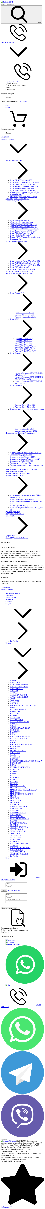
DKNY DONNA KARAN (20, 736)
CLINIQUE (14, 730)
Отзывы (9, 601)
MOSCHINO (15, 802)
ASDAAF (14, 693)
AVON (12, 699)
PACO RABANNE (17, 817)
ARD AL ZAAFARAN (19, 687)
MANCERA (15, 792)
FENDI (13, 749)
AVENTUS (14, 701)
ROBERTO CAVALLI (18, 823)
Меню (10, 589)
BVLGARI (14, 713)
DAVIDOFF (15, 732)
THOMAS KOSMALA (19, 827)
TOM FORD (15, 833)
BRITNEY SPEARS (18, 709)
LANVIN (13, 780)
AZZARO (14, 703)
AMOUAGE (15, 682)
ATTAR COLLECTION (19, 697)
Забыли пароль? (13, 890)
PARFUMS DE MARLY (19, 819)
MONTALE (14, 798)
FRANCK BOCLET (18, 751)
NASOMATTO (16, 808)
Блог (7, 858)
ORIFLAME (15, 811)
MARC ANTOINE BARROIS (21, 794)
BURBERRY (15, 711)
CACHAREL (15, 718)
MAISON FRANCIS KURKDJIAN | (24, 790)
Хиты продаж (11, 597)
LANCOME (15, 777)
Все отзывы (5, 587)
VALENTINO (15, 837)
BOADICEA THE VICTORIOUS (23, 705)
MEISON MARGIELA (19, 788)
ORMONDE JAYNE (18, 813)
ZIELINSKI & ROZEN (19, 854)
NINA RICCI (15, 804)
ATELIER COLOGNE (18, 695)
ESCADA (14, 742)
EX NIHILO (15, 746)
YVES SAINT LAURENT (20, 848)
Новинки (9, 599)
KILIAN (13, 773)
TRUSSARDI (15, 835)
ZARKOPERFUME (17, 852)
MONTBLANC (16, 800)
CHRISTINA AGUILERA (20, 728)
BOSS (12, 707)
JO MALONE (15, 769)
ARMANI (14, 691)
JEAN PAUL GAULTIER (20, 767)
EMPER (13, 740)
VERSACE (14, 841)
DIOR (12, 734)
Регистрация (10, 880)
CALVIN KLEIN (16, 720)
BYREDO (14, 716)
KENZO (13, 771)
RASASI (13, 821)
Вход (3, 880)
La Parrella (14, 641)
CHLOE (13, 726)
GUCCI (13, 755)
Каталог (4, 589)
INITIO (13, 765)
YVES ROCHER (16, 850)
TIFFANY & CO (16, 829)
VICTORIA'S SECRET (19, 844)
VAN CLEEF (15, 839)
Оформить (23, 101)
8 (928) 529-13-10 (7, 42)
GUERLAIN (15, 757)
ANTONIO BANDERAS (20, 685)
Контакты (9, 595)
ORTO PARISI (15, 815)
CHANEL (14, 724)
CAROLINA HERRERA (19, 722)
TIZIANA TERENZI (18, 831)
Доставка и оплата (13, 593)
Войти (38, 878)
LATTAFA (14, 782)
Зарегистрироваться (9, 908)
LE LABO (14, 784)
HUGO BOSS (15, 763)
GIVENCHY (15, 753)
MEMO (13, 796)
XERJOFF (14, 846)
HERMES (14, 759)
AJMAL (13, 680)
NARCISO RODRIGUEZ (20, 806)
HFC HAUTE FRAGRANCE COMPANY (26, 761)
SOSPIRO (14, 825)
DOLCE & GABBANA (19, 738)
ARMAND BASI (16, 689)
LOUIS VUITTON (17, 786)
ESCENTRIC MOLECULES (21, 744)
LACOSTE (14, 775)
